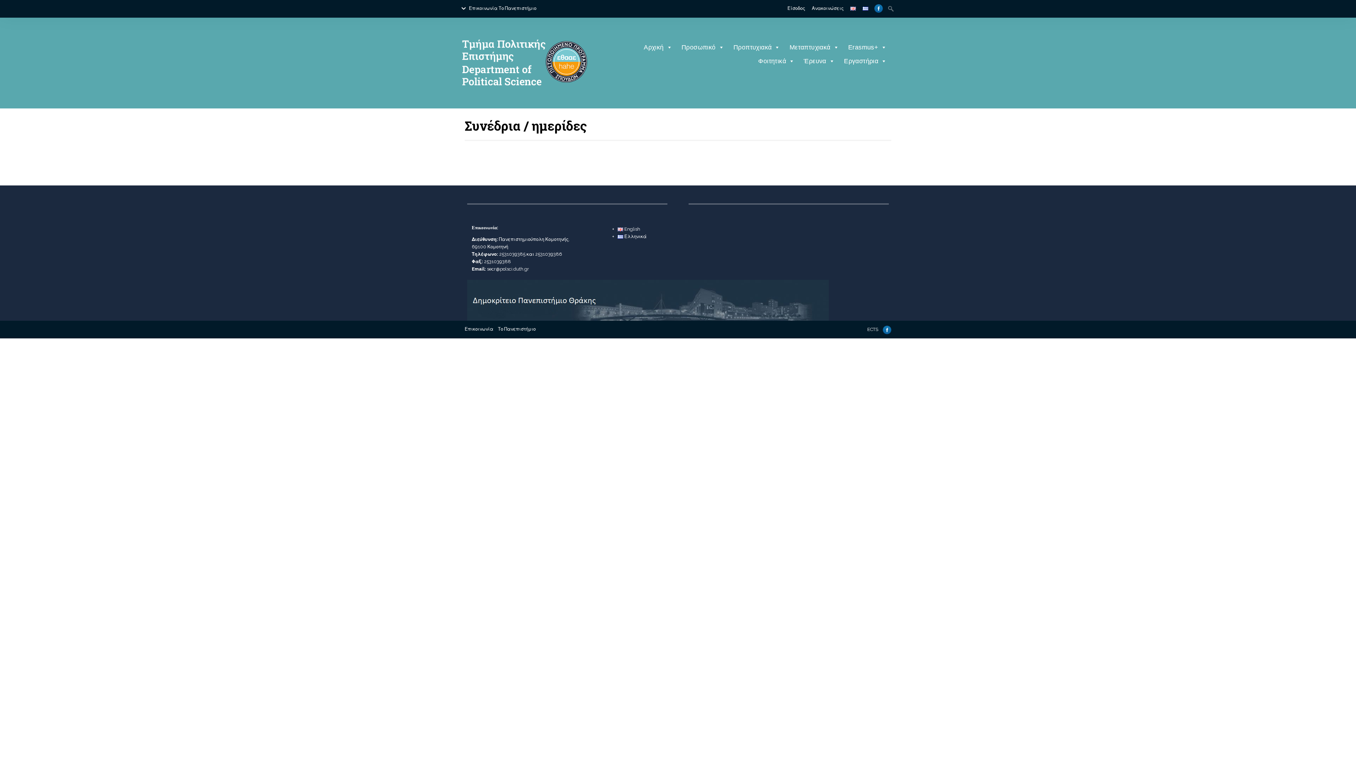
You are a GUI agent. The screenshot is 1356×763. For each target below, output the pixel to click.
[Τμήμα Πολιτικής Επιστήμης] (523, 97)
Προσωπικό (699, 47)
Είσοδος (796, 8)
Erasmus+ (863, 47)
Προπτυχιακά (752, 47)
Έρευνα (815, 61)
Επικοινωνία (483, 8)
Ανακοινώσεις (828, 8)
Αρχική (654, 47)
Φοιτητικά (772, 61)
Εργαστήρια (861, 61)
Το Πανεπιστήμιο (517, 8)
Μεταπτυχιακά (810, 47)
